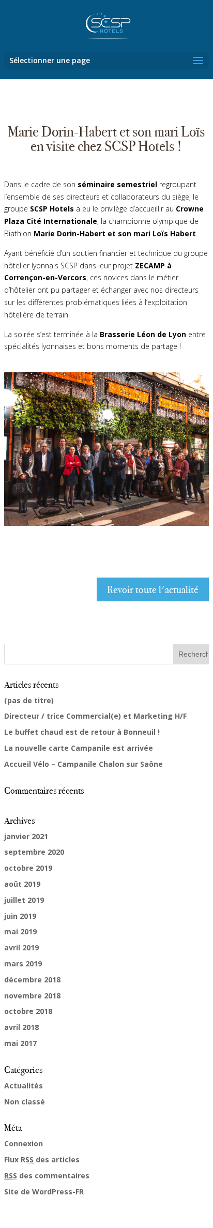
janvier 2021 (26, 836)
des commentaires (46, 1175)
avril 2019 (21, 947)
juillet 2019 (24, 900)
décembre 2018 (32, 979)
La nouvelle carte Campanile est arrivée (78, 748)
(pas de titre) (29, 700)
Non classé (24, 1101)
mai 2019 (20, 931)
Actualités (23, 1085)
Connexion (23, 1143)
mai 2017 (20, 1043)
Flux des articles (42, 1159)
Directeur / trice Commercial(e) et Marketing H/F (95, 716)
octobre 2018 (28, 1011)
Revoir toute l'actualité (153, 589)
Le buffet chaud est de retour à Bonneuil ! (82, 732)
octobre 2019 (28, 868)
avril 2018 (21, 1027)
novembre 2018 (32, 995)
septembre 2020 (34, 852)
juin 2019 (20, 916)
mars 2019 (23, 963)
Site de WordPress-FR (44, 1191)
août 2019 (22, 884)
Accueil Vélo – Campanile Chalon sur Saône (83, 764)
